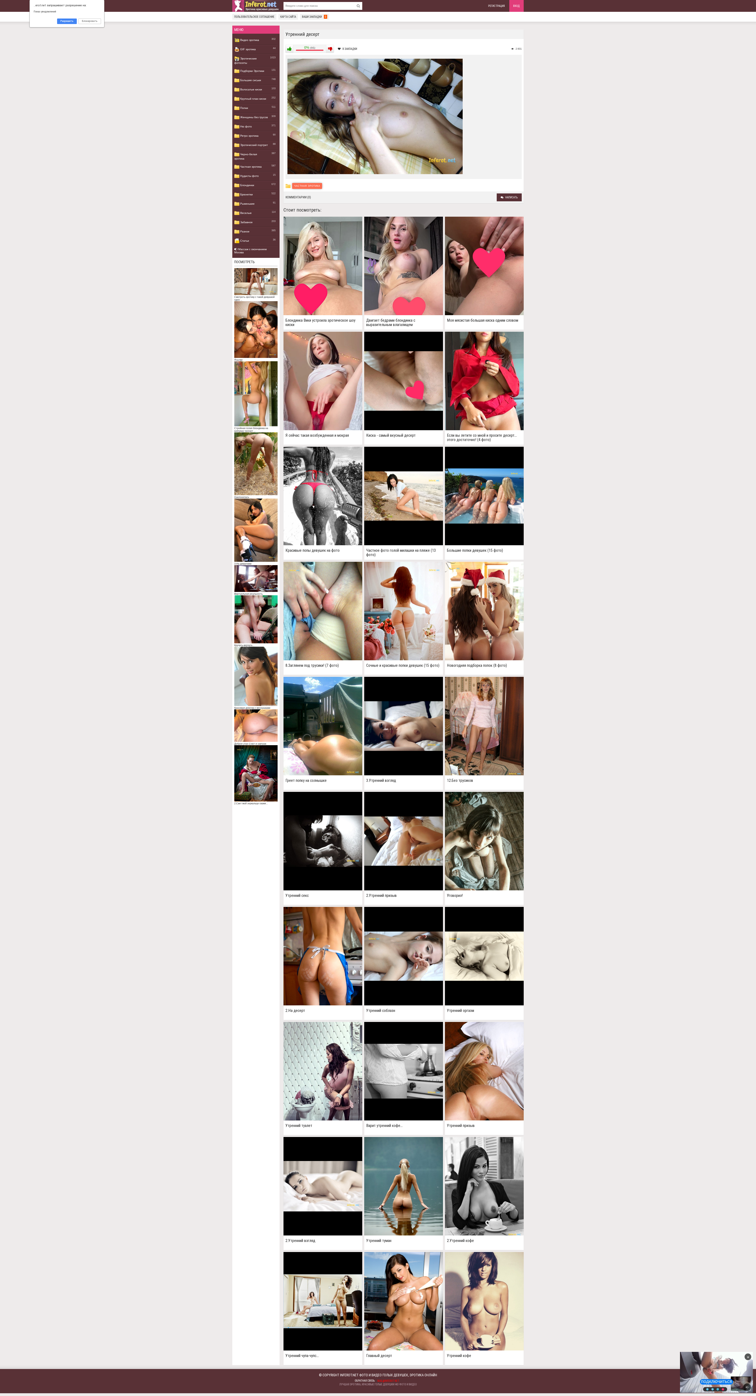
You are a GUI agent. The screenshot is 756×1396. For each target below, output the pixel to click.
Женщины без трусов (253, 117)
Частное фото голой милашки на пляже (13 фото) (401, 552)
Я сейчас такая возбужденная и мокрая (317, 435)
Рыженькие (247, 203)
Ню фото (245, 126)
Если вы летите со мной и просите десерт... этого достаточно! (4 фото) (482, 437)
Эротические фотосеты (245, 60)
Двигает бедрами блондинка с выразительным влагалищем (390, 322)
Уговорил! (455, 895)
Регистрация (496, 5)
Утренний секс (297, 895)
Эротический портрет (253, 145)
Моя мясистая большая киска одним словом (482, 320)
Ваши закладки (314, 16)
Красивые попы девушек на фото (312, 550)
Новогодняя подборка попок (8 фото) (477, 665)
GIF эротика (247, 49)
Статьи (244, 240)
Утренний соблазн (380, 1010)
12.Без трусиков (460, 780)
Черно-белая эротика (245, 156)
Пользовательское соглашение (254, 16)
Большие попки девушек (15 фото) (475, 550)
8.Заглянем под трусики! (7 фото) (312, 665)
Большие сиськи (250, 80)
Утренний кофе (459, 1355)
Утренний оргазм (460, 1010)
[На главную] (256, 6)
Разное (244, 231)
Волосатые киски (250, 89)
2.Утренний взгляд (300, 1240)
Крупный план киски (252, 98)
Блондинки (246, 185)
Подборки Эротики (251, 70)
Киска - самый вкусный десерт (391, 435)
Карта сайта (288, 16)
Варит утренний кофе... (384, 1125)
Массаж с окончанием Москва (250, 251)
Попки (243, 108)
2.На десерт (295, 1010)
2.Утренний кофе (460, 1240)
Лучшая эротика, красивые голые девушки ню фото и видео (378, 1384)
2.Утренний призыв (381, 895)
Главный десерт (379, 1355)
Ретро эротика (248, 135)
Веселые (245, 213)
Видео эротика (249, 40)
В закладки (350, 48)
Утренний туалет (298, 1125)
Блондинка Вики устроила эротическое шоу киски (320, 322)
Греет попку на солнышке (306, 780)
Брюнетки (246, 194)
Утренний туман (378, 1240)
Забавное (246, 222)
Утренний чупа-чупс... (302, 1355)
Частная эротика (250, 166)
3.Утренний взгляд (381, 780)
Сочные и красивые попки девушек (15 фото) (402, 665)
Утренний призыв (461, 1125)
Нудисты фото (249, 175)
